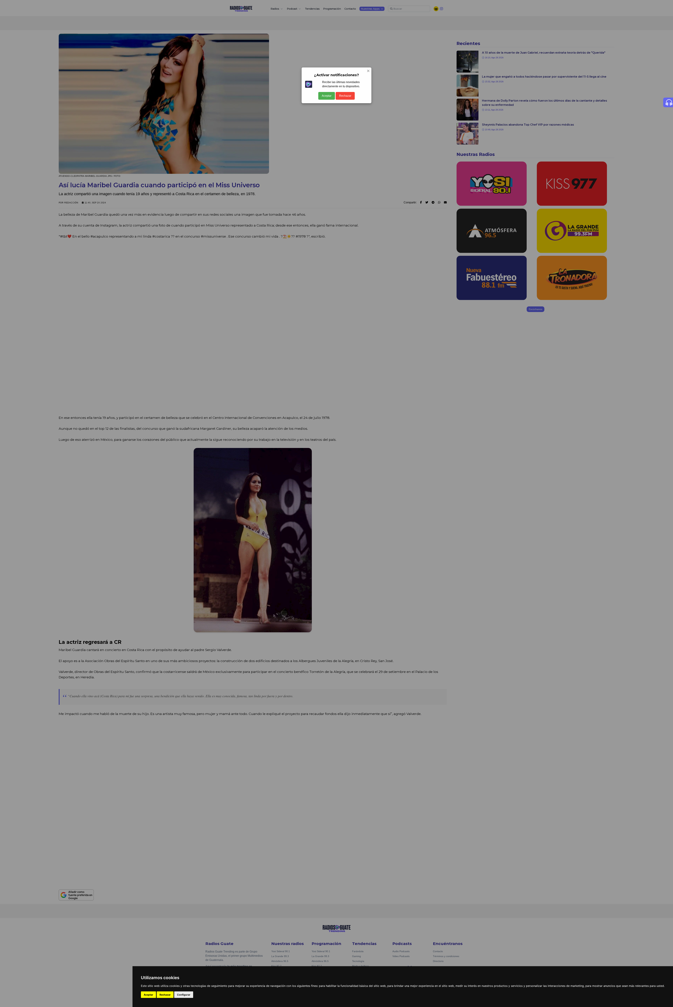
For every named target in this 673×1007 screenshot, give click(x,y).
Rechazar (345, 95)
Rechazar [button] (165, 994)
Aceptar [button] (148, 994)
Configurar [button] (183, 994)
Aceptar (326, 95)
